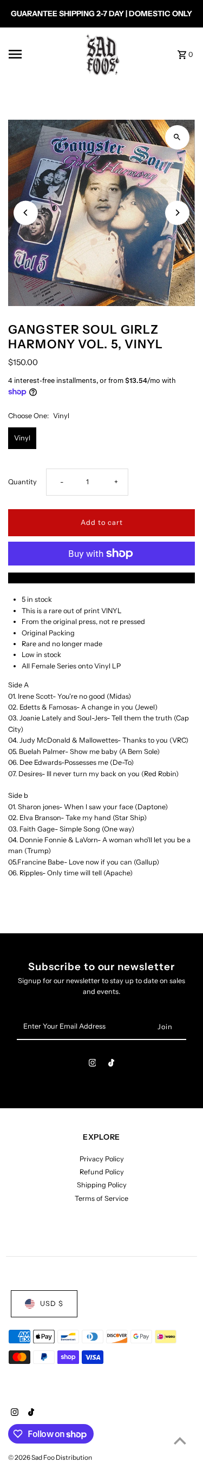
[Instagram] (92, 1064)
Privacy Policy (102, 1159)
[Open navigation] (39, 54)
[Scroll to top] (180, 1440)
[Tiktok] (111, 1064)
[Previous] (26, 212)
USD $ (51, 1303)
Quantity (22, 482)
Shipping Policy (102, 1185)
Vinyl (22, 438)
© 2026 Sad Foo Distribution (50, 1457)
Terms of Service (101, 1198)
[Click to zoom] (177, 137)
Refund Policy (102, 1172)
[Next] (177, 212)
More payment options (101, 578)
